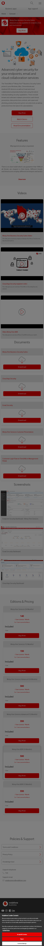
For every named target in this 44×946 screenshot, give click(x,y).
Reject (22, 939)
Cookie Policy (6, 930)
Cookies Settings (22, 943)
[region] (22, 929)
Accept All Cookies (22, 934)
